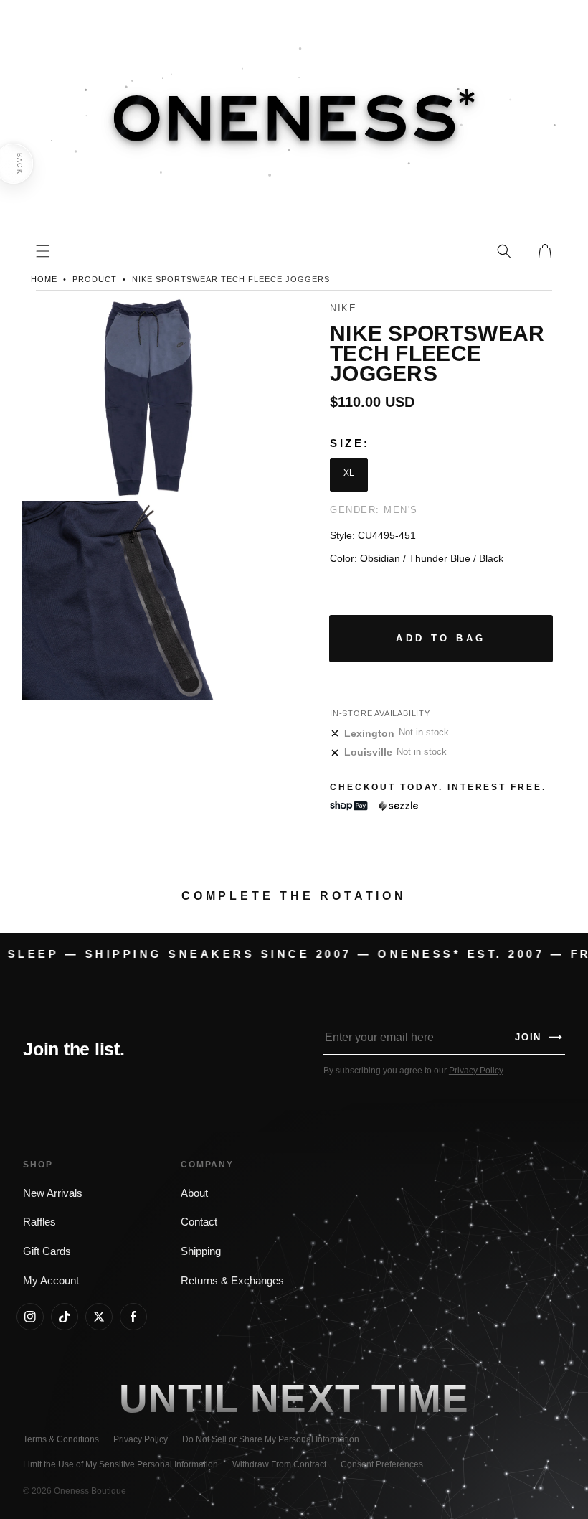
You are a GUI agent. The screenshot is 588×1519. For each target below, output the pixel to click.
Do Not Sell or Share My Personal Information (270, 1439)
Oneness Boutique (90, 1491)
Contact (199, 1222)
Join (539, 1037)
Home (44, 279)
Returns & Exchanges (232, 1281)
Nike (343, 308)
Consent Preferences (382, 1464)
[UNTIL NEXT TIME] (420, 1398)
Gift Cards (47, 1251)
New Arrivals (52, 1193)
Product (94, 279)
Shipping (201, 1251)
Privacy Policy (476, 1070)
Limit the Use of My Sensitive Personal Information (120, 1464)
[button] (504, 251)
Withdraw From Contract (279, 1464)
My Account (51, 1281)
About (194, 1193)
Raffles (39, 1222)
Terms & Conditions (61, 1439)
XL (348, 473)
